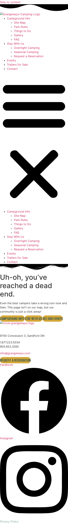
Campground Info (18, 18)
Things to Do (22, 31)
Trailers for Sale (17, 64)
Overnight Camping (27, 48)
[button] (34, 140)
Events (11, 60)
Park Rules (21, 27)
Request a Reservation (28, 56)
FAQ (16, 39)
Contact (12, 68)
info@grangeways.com (15, 353)
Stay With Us (15, 43)
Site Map (20, 22)
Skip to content (10, 2)
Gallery (18, 35)
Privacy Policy (9, 521)
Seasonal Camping (26, 52)
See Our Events (53, 318)
